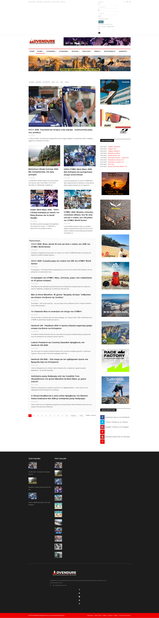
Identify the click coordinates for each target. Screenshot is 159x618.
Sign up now (110, 26)
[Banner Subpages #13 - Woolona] (115, 246)
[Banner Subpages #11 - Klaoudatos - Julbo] (115, 121)
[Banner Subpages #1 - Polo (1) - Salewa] (97, 41)
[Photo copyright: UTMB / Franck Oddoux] (62, 106)
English (116, 615)
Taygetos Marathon (114, 151)
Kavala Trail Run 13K (114, 155)
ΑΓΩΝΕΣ (40, 51)
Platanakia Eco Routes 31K (116, 162)
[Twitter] (79, 593)
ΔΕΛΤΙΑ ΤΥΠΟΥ (56, 1)
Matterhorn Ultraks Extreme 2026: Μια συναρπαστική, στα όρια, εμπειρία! (43, 172)
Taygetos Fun (112, 149)
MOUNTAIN (38, 82)
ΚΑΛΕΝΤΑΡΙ (122, 51)
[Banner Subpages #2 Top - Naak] (79, 63)
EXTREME (31, 82)
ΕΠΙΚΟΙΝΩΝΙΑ (47, 1)
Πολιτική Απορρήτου (125, 615)
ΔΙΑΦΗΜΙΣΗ (39, 1)
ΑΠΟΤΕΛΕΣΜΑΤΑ (109, 51)
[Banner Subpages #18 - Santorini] (115, 305)
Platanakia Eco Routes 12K (116, 160)
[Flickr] (79, 596)
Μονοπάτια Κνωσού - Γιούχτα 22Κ (118, 157)
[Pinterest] (102, 432)
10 (67, 415)
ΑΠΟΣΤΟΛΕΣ (86, 51)
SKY (57, 82)
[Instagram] (102, 441)
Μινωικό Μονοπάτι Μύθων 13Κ (117, 166)
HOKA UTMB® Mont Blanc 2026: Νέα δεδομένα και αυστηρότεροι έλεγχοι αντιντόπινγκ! (78, 172)
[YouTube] (79, 600)
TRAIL (61, 82)
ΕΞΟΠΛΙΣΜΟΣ (51, 51)
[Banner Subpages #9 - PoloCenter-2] (115, 183)
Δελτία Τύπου (98, 615)
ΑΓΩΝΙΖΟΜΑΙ (63, 51)
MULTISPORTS (46, 82)
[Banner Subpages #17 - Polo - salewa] (115, 214)
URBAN (66, 82)
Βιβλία (105, 615)
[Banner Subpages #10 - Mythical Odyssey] (115, 333)
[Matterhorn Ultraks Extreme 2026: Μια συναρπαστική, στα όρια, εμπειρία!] (44, 155)
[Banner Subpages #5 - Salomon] (115, 92)
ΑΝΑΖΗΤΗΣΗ (31, 1)
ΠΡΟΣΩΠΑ (75, 51)
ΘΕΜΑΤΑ (97, 51)
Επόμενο (73, 415)
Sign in (101, 22)
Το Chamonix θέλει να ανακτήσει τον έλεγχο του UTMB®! (56, 311)
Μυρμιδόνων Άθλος (114, 153)
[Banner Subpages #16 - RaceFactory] (115, 360)
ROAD (53, 82)
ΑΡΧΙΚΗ (32, 51)
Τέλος (81, 415)
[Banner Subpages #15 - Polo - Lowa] (115, 390)
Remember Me (102, 19)
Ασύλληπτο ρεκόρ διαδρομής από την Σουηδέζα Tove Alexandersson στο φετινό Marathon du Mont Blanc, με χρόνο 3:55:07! (58, 379)
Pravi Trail (111, 164)
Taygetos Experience (114, 146)
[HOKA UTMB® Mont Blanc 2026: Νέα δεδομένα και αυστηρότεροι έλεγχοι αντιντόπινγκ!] (80, 155)
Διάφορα (110, 615)
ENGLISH (62, 1)
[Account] (99, 33)
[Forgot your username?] (98, 4)
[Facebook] (79, 590)
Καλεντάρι (90, 615)
